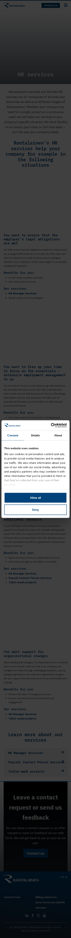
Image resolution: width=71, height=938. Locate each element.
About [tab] (58, 435)
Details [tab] (35, 435)
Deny (35, 509)
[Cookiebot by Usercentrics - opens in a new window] (51, 425)
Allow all (35, 497)
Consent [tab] (12, 435)
